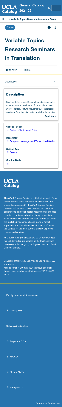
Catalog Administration (17, 325)
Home (5, 19)
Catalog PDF (16, 310)
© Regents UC (17, 387)
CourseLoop (54, 402)
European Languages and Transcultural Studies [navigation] (32, 141)
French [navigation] (13, 152)
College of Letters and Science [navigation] (24, 130)
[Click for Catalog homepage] (9, 9)
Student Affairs (17, 371)
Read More (50, 116)
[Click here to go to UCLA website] (11, 183)
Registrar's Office (18, 341)
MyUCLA (14, 356)
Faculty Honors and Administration (22, 295)
